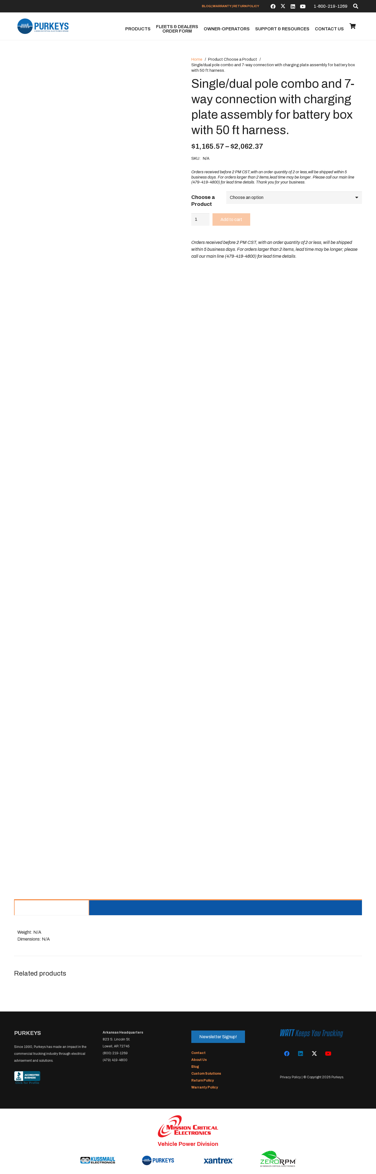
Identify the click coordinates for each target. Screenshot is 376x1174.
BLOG (206, 6)
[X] (283, 6)
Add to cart (231, 219)
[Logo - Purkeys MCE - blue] (43, 26)
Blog (195, 1067)
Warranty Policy (204, 1087)
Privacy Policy (290, 1077)
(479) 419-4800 (115, 1060)
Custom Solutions (206, 1073)
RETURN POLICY (246, 6)
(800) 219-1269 (115, 1053)
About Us (199, 1060)
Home (196, 59)
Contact (198, 1053)
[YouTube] (303, 6)
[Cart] (353, 26)
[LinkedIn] (293, 6)
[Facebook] (273, 6)
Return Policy (202, 1080)
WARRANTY (222, 6)
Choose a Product (203, 200)
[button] (355, 6)
